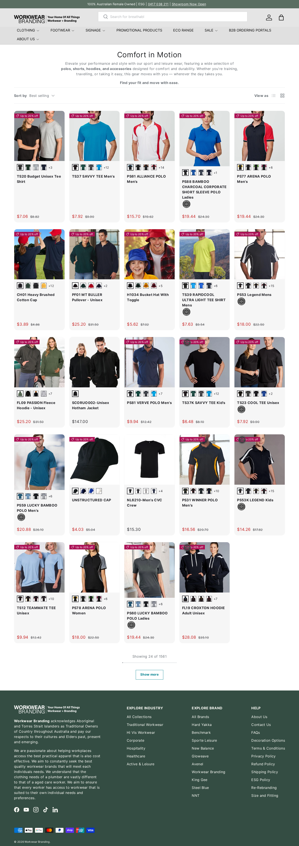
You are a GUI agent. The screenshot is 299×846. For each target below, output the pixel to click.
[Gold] (44, 285)
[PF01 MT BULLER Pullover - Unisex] (94, 254)
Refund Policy (263, 764)
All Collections (139, 717)
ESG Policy (260, 780)
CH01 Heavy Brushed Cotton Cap (36, 297)
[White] (99, 491)
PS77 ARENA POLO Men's (254, 179)
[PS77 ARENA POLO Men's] (259, 136)
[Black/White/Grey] (248, 167)
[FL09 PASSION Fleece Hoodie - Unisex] (39, 362)
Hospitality (136, 748)
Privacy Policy (263, 756)
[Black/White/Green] (256, 167)
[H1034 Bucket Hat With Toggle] (149, 254)
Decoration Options (268, 740)
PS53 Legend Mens (254, 294)
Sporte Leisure (204, 740)
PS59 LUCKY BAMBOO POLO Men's (37, 508)
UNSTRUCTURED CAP (91, 500)
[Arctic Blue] (28, 496)
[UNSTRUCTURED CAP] (94, 459)
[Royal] (264, 394)
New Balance (203, 748)
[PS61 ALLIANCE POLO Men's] (149, 136)
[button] (281, 17)
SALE (209, 30)
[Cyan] (99, 167)
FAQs (255, 732)
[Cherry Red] (91, 285)
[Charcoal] (91, 167)
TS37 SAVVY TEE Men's (93, 176)
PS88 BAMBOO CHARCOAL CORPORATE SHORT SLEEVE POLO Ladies (204, 189)
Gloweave (200, 756)
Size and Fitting (264, 795)
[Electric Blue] (193, 172)
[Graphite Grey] (201, 172)
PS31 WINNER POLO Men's (200, 502)
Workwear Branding (208, 772)
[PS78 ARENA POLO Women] (94, 567)
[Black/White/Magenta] (264, 167)
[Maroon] (154, 285)
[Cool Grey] (44, 496)
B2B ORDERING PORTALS (250, 30)
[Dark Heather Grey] (146, 491)
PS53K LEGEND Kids (255, 500)
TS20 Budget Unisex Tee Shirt (39, 179)
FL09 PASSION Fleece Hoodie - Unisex (36, 405)
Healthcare (136, 756)
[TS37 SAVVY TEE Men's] (94, 136)
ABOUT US (26, 39)
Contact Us (261, 724)
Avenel (197, 764)
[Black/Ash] (138, 167)
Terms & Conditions (268, 748)
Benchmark (201, 732)
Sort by (20, 95)
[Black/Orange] (146, 167)
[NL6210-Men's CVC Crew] (149, 459)
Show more (149, 674)
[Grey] (36, 167)
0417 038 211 (158, 4)
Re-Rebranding (264, 787)
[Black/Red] (154, 167)
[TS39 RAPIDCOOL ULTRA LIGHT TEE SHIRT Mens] (204, 254)
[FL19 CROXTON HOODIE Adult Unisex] (204, 567)
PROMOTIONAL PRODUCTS (139, 30)
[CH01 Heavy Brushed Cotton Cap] (39, 254)
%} (181, 163)
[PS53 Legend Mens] (259, 254)
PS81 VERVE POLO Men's (149, 402)
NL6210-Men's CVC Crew (144, 502)
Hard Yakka (202, 724)
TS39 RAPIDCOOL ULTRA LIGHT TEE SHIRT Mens (204, 299)
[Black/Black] (28, 394)
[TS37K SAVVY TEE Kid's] (204, 362)
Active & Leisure (141, 764)
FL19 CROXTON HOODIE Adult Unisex (203, 610)
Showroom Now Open (189, 4)
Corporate (135, 740)
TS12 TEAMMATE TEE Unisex (36, 610)
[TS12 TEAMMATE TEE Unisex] (39, 567)
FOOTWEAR (60, 30)
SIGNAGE (93, 30)
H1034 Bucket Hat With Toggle (148, 297)
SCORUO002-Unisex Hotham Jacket (90, 405)
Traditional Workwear (145, 724)
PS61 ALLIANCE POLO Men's (146, 179)
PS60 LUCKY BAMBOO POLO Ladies (147, 616)
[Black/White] (201, 491)
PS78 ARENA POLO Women (89, 610)
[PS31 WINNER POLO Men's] (204, 459)
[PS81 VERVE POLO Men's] (149, 362)
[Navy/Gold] (209, 491)
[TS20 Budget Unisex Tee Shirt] (39, 136)
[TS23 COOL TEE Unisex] (259, 362)
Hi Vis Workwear (141, 732)
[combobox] (172, 16)
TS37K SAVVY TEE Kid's (203, 402)
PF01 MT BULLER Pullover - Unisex (87, 297)
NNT (195, 795)
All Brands (200, 717)
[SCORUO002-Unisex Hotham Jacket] (94, 362)
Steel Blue (200, 787)
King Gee (200, 780)
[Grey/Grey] (44, 394)
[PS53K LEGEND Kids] (259, 459)
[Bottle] (28, 167)
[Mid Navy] (154, 491)
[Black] (36, 496)
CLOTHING (26, 30)
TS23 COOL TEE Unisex (258, 402)
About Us (259, 717)
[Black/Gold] (256, 285)
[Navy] (44, 167)
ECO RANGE (183, 30)
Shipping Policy (264, 772)
